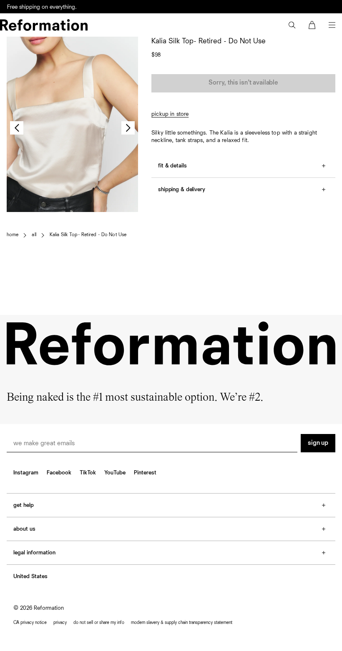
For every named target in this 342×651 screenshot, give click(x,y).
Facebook (59, 473)
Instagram (25, 473)
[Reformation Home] (44, 25)
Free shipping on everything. (42, 7)
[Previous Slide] (16, 128)
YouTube (115, 473)
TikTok (88, 473)
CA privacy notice (30, 622)
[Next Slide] (128, 128)
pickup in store (170, 114)
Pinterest (145, 473)
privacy (60, 622)
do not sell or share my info (98, 622)
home (12, 234)
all (34, 234)
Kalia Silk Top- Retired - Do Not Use (88, 234)
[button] (292, 25)
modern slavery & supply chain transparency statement (181, 622)
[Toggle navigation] (332, 25)
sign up (318, 443)
